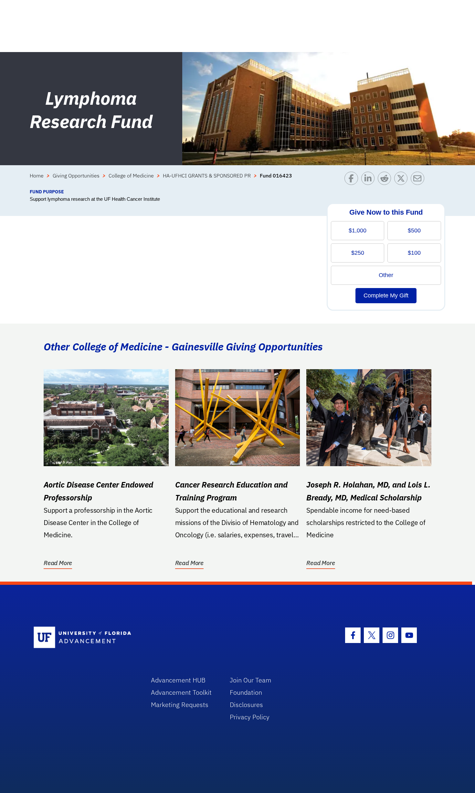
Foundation (246, 692)
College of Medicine (131, 175)
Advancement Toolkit (181, 692)
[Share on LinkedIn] (369, 180)
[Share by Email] (419, 180)
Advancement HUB (178, 680)
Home (37, 175)
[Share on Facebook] (352, 180)
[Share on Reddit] (386, 180)
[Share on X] (402, 180)
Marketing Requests (179, 704)
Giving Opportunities (76, 175)
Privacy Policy (249, 717)
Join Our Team (250, 680)
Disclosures (246, 704)
